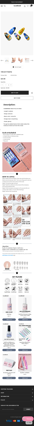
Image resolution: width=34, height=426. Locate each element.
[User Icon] (25, 6)
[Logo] (17, 6)
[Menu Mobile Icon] (2, 6)
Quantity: (3, 82)
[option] (17, 2)
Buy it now (17, 98)
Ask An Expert (18, 67)
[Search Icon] (6, 6)
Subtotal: (3, 88)
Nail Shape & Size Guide (7, 255)
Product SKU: (4, 75)
